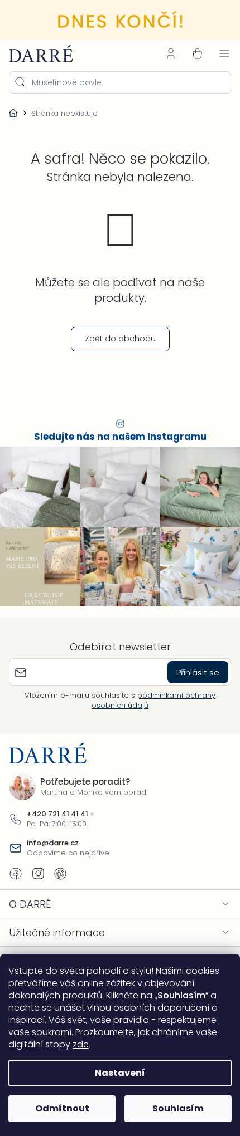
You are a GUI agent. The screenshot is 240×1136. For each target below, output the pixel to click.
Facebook (15, 867)
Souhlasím (172, 1108)
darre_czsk (38, 867)
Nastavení (116, 1072)
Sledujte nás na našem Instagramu (116, 435)
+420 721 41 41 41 (57, 807)
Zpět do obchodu (115, 336)
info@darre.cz (53, 836)
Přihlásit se (189, 665)
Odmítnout (60, 1108)
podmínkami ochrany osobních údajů (150, 693)
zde (81, 1044)
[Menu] (216, 51)
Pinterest (60, 867)
